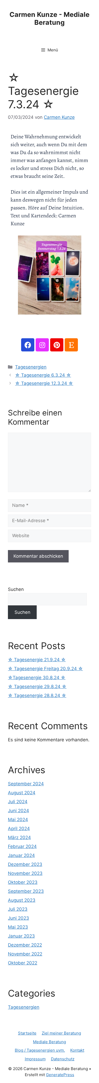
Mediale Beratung (49, 1041)
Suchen (16, 589)
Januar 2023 (21, 936)
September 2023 (26, 891)
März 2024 (19, 837)
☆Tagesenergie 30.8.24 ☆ (36, 677)
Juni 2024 (18, 810)
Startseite (27, 1033)
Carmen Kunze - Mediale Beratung (49, 18)
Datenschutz (62, 1058)
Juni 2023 (18, 918)
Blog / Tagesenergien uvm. (40, 1050)
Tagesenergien (30, 367)
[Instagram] (42, 344)
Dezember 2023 (25, 864)
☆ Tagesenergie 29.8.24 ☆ (37, 686)
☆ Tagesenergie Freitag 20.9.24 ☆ (45, 668)
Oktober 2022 (22, 963)
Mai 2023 (18, 927)
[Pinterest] (56, 344)
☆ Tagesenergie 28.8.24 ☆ (37, 695)
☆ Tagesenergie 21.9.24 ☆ (37, 659)
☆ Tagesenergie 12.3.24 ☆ (44, 383)
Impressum (35, 1058)
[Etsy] (71, 344)
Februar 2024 (22, 846)
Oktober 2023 (22, 882)
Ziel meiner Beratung (61, 1033)
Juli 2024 (17, 801)
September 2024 (26, 783)
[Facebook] (27, 344)
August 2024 (21, 792)
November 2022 (25, 954)
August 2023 (21, 900)
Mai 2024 (18, 819)
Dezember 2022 (25, 945)
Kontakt (77, 1050)
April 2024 (19, 828)
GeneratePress (60, 1074)
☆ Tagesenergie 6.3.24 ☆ (43, 375)
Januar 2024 (21, 855)
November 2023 (25, 873)
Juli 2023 (17, 909)
